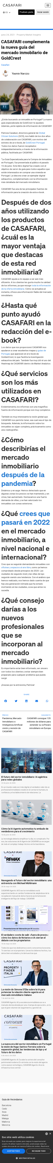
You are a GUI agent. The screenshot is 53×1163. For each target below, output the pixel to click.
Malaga (5, 1118)
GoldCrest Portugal (35, 142)
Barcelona (6, 1105)
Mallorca (6, 1122)
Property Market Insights (29, 34)
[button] (5, 701)
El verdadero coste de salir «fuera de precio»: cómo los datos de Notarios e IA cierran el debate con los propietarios (25, 938)
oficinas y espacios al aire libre (16, 567)
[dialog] (26, 1147)
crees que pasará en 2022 (25, 517)
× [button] (50, 1134)
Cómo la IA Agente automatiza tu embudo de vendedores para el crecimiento (24, 830)
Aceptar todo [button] (13, 1151)
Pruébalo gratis (26, 12)
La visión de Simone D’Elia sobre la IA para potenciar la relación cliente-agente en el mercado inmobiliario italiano (23, 992)
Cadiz (4, 1108)
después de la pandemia (23, 479)
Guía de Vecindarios (12, 1099)
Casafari (5, 65)
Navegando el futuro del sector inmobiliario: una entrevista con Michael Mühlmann (26, 882)
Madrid (5, 1115)
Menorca (6, 1125)
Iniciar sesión (43, 12)
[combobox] (46, 1133)
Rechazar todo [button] (39, 1151)
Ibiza (4, 1112)
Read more (45, 1146)
